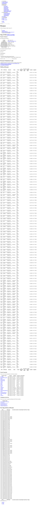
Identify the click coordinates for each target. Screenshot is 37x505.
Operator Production (7, 13)
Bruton (1, 378)
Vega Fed (1, 395)
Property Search (6, 7)
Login (3, 21)
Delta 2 (1, 384)
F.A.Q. (3, 503)
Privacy (3, 502)
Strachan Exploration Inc (4, 405)
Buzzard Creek (2, 380)
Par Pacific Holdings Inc (3, 403)
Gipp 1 (1, 386)
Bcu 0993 (1, 376)
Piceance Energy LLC (3, 404)
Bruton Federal (2, 379)
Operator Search (6, 9)
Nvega (1, 391)
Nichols (1, 389)
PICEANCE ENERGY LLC (12, 41)
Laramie (1, 388)
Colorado (3, 30)
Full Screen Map (11, 34)
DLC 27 (1, 385)
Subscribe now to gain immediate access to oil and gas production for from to (9, 64)
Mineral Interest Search (7, 11)
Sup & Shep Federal (3, 393)
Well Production (6, 15)
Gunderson (2, 387)
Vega (1, 394)
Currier (1, 381)
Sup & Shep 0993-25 (3, 392)
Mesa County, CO (4, 31)
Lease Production (6, 14)
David (1, 383)
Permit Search (6, 8)
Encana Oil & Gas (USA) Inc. (4, 401)
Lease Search (6, 6)
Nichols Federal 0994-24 (4, 390)
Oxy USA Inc (2, 402)
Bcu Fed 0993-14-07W (3, 377)
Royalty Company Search (7, 10)
